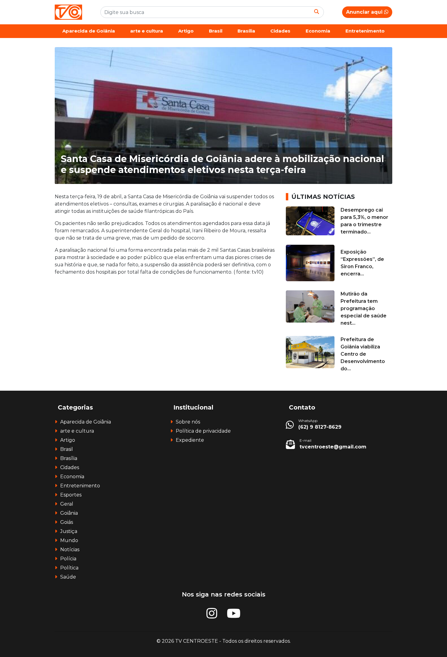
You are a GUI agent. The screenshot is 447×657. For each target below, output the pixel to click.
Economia (318, 31)
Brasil (215, 31)
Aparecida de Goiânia (88, 31)
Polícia (68, 559)
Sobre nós (188, 422)
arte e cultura (146, 31)
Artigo (186, 31)
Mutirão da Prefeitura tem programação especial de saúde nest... (363, 308)
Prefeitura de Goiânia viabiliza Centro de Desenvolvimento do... (363, 354)
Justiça (68, 531)
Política (69, 568)
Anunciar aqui (365, 12)
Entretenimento (365, 31)
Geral (66, 504)
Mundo (69, 540)
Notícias (69, 549)
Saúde (68, 577)
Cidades (280, 31)
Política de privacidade (203, 431)
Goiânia (69, 513)
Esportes (70, 495)
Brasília (246, 31)
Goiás (66, 522)
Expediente (190, 440)
